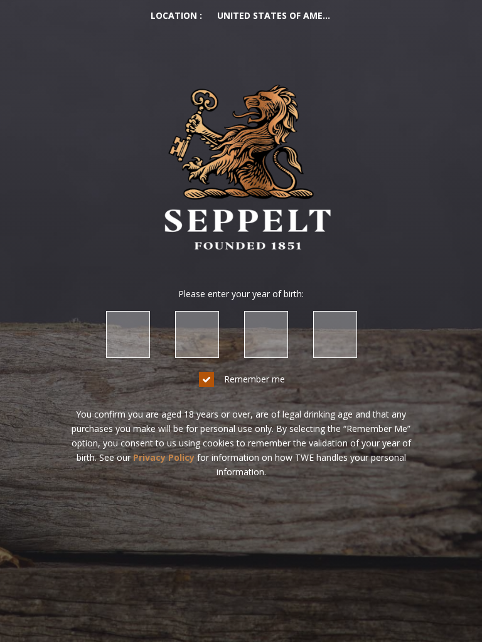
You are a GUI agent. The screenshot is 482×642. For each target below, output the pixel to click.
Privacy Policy (164, 457)
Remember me (254, 379)
